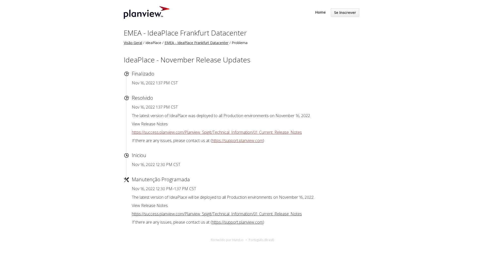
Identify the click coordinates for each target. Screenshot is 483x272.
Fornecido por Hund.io (227, 240)
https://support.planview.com (237, 140)
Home (320, 12)
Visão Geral (133, 42)
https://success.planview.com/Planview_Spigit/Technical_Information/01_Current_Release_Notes (217, 132)
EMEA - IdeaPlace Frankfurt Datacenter (185, 33)
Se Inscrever (345, 12)
